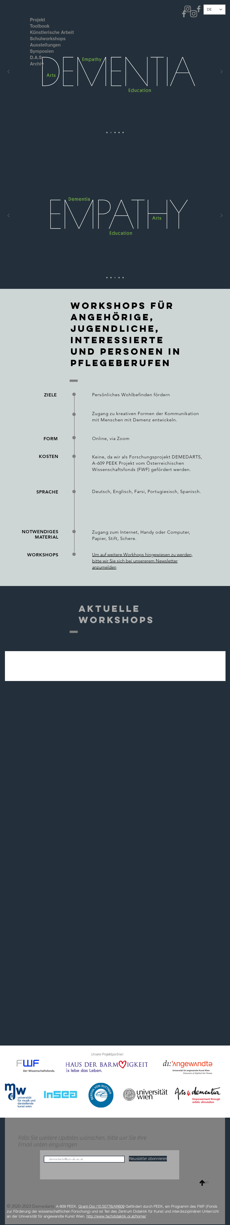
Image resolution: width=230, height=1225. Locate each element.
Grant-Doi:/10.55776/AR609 (101, 1206)
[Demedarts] (107, 132)
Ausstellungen (44, 45)
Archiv (37, 63)
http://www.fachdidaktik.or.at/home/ (116, 1216)
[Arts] (123, 132)
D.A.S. (36, 57)
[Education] (119, 132)
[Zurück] (8, 72)
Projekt (37, 19)
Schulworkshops (44, 38)
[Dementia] (111, 132)
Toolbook (39, 26)
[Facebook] (198, 8)
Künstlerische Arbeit (44, 32)
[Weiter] (221, 72)
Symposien (42, 51)
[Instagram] (187, 8)
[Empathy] (115, 132)
